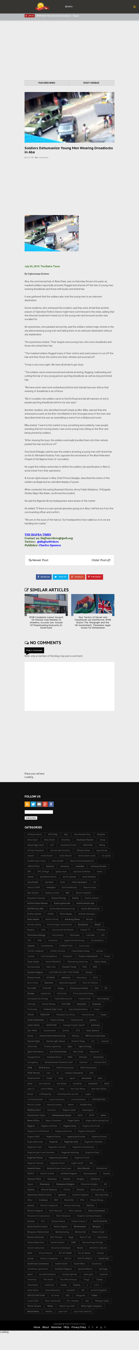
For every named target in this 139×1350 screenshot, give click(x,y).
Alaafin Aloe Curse (36, 861)
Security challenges (61, 1248)
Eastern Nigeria (35, 972)
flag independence (78, 1009)
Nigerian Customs (57, 1147)
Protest (31, 1221)
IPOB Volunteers (88, 1067)
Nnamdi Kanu (34, 1168)
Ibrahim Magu (78, 1041)
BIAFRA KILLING (35, 908)
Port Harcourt (55, 1210)
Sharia (80, 1248)
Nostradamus (90, 1173)
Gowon (65, 1030)
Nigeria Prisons (99, 1136)
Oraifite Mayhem (80, 1195)
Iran (48, 1073)
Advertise (56, 1327)
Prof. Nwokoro (63, 1216)
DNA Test (51, 967)
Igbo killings (85, 1046)
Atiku (62, 882)
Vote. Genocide (53, 1301)
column (31, 946)
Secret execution (36, 1248)
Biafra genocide (62, 903)
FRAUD (30, 1014)
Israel (49, 1078)
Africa (102, 845)
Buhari (98, 924)
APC (29, 871)
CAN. (43, 929)
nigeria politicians (76, 1136)
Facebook (45, 577)
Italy (60, 1078)
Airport (30, 855)
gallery (93, 1020)
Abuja (103, 839)
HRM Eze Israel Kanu (95, 1035)
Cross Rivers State (81, 951)
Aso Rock (49, 882)
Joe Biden (62, 1083)
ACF (52, 845)
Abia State (49, 839)
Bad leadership (69, 887)
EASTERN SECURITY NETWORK (64, 972)
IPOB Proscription (65, 1067)
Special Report (85, 1269)
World (50, 1306)
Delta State (100, 961)
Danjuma (67, 956)
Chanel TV (85, 929)
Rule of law (85, 1237)
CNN (39, 940)
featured (81, 1004)
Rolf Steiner (56, 1237)
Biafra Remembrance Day (62, 908)
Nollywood (101, 1168)
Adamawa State (68, 845)
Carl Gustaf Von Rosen (63, 929)
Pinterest (96, 577)
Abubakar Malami (85, 839)
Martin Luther (34, 1104)
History (75, 1035)
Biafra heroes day (85, 903)
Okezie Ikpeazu (49, 1189)
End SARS (31, 988)
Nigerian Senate (35, 1163)
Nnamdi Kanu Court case (59, 1168)
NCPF (91, 1115)
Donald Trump (69, 967)
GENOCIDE (51, 1025)
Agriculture (101, 850)
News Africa (33, 1120)
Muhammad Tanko (36, 1115)
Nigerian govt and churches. (41, 1152)
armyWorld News (48, 876)
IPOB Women (33, 1073)
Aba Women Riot (82, 834)
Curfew (31, 956)
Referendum (80, 1226)
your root (63, 1311)
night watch (77, 1163)
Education (82, 977)
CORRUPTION (66, 946)
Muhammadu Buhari (61, 1115)
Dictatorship (33, 967)
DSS (95, 967)
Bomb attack (52, 919)
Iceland (105, 1041)
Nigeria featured (86, 1131)
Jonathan (77, 1083)
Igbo (69, 1046)
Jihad (29, 1083)
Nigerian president (58, 1157)
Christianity (57, 935)
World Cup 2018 (67, 1306)
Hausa (30, 1035)
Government (49, 1030)
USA (68, 1295)
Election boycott (67, 982)
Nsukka (106, 1173)
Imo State (78, 1051)
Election (49, 982)
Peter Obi (69, 1200)
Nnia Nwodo (83, 1168)
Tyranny (76, 1285)
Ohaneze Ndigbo (89, 1184)
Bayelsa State (52, 893)
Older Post (100, 560)
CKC (29, 940)
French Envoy (87, 1014)
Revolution (80, 1232)
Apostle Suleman (82, 871)
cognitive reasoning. (74, 940)
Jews (100, 1078)
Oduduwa (95, 1179)
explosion (46, 993)
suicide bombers (47, 1274)
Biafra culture (91, 898)
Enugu (61, 988)
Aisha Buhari (47, 855)
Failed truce (84, 998)
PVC (43, 1221)
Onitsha (80, 1189)
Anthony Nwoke (98, 866)
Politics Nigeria (35, 1210)
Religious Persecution (38, 1232)
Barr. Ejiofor (33, 893)
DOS (85, 967)
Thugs (86, 1279)
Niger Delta (74, 1120)
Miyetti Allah (69, 1110)
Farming (31, 1004)
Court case (84, 946)
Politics (90, 1205)
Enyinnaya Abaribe (79, 988)
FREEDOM (45, 1014)
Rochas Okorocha (35, 1237)
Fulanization (77, 1020)
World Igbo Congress (91, 1306)
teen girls (88, 1274)
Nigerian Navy (92, 1152)
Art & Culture (69, 876)
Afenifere (88, 845)
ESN (96, 988)
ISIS (92, 1073)
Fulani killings (57, 1020)
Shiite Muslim (45, 1253)
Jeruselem (86, 1078)
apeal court (61, 871)
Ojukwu (31, 1189)
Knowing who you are (68, 1094)
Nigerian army (71, 1142)
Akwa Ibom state (87, 855)
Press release (75, 1210)
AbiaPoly (65, 839)
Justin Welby (47, 1088)
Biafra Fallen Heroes (37, 903)
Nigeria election (63, 1131)
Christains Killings (36, 935)
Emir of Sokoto (90, 982)
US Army (55, 1295)
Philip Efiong (96, 1200)
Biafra (75, 898)
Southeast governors (37, 1269)
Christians (75, 935)
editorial (65, 977)
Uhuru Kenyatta (52, 1290)
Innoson (83, 1057)
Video (94, 1295)
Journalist (93, 1083)
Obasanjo (52, 1179)
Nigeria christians (91, 1126)
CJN (102, 935)
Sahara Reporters (35, 1242)
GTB (78, 1030)
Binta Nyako (66, 914)
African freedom (35, 850)
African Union (83, 850)
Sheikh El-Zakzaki (98, 1248)
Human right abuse (55, 1041)
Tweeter (62, 577)
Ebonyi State (33, 977)
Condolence (47, 946)
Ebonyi (89, 972)
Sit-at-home (84, 1253)
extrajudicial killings (37, 998)
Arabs (99, 871)
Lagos (88, 1094)
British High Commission (59, 924)
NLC (91, 1163)
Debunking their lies (77, 961)
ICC (93, 1041)
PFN (82, 1200)
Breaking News (72, 919)
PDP (56, 1200)
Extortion (62, 993)
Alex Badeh (57, 861)
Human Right (33, 1041)
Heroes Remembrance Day (52, 1035)
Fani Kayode (103, 998)
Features (96, 1004)
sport (30, 1274)
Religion (97, 1226)
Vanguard (80, 1295)
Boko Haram (33, 919)
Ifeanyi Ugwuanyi (52, 1046)
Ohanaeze (45, 1184)
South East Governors (38, 1263)
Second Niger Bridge (92, 1242)
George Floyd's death (74, 1025)
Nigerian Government (83, 1147)
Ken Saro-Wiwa (99, 1088)
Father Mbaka (48, 1004)
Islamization (33, 1078)
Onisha (66, 1189)
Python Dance (58, 1221)
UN (82, 1290)
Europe (30, 993)
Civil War (90, 935)
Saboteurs (102, 1237)
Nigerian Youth (57, 1163)
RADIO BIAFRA (100, 1221)
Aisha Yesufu (65, 855)
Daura (107, 956)
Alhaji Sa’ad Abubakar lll (82, 861)
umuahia (71, 1290)
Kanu (61, 1088)
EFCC (95, 977)
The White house (68, 1279)
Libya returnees (57, 1099)
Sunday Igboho (69, 1274)
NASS (80, 1115)
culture (99, 951)
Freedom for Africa (65, 1014)
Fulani (104, 1014)
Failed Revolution (63, 998)
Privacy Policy (79, 1327)
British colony (34, 924)
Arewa (30, 876)
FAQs (66, 1327)
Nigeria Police (53, 1136)
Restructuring (62, 1232)
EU (106, 988)
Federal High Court (52, 1009)
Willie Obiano (34, 1306)
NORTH (30, 1173)
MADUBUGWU (99, 1099)
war (87, 1301)
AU (94, 882)
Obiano (66, 1179)
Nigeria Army (69, 1126)
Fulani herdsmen (35, 1020)
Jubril (106, 1083)
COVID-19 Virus (57, 951)
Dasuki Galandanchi (88, 956)
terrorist (104, 1274)
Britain (89, 919)
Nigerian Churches (93, 1142)
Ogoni (30, 1184)
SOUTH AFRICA (84, 1258)
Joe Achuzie (45, 1083)
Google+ (78, 577)
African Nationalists (60, 850)
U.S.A (96, 1285)
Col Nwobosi (97, 940)
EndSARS (47, 988)
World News (33, 1311)
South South (61, 1263)
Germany (95, 1025)
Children (101, 929)
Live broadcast (78, 1099)
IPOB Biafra (44, 1067)
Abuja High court (35, 845)
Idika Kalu (32, 1046)
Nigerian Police (35, 1157)
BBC (68, 893)
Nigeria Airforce (49, 1126)
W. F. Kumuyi (73, 1301)
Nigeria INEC (33, 1136)
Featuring (32, 1009)
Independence (54, 1057)
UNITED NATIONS (36, 1295)
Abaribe (101, 834)
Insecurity (98, 1057)
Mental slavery (54, 1104)
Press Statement (96, 1210)
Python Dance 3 (79, 1221)
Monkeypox (88, 1110)
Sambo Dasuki (58, 1242)
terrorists (32, 1279)
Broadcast (83, 924)
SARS (73, 1242)
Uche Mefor (33, 1290)
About (45, 1327)
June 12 (31, 1088)
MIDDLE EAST (34, 1110)
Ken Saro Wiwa (78, 1088)
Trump (63, 1285)
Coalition (53, 940)
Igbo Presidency (35, 1051)
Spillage (103, 1269)
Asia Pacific (32, 882)
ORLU (30, 1200)
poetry (30, 1205)
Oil (105, 1184)
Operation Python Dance (39, 1195)
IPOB (29, 1067)
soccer (30, 1258)
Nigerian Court (34, 1147)
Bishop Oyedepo (86, 914)
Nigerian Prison (82, 1157)
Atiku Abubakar (79, 882)
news (103, 1115)
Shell (29, 1253)
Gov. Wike (32, 1030)
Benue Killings (59, 898)
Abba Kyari (32, 839)
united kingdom (99, 1290)
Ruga (71, 1237)
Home (37, 1327)
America (50, 866)
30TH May (53, 834)
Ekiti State (32, 982)
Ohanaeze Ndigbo (65, 1184)
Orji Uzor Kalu (102, 1195)
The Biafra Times (78, 1324)
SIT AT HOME (65, 1253)
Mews (71, 1104)
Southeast (97, 1263)
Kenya (30, 1094)
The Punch (48, 1279)
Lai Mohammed (35, 1099)
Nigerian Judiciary (70, 1152)
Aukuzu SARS (33, 887)
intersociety (100, 1062)
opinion (62, 1195)
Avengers (51, 887)
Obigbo (80, 1179)
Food (96, 1009)
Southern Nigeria (63, 1269)
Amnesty (64, 866)
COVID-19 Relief (35, 951)
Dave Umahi (33, 961)
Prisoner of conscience (38, 1216)
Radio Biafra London (37, 1226)
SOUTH (67, 1258)
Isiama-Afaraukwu (74, 1073)
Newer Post (40, 560)
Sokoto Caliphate (49, 1258)
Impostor (94, 1051)
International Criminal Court (58, 1062)
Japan (72, 1078)
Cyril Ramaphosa (49, 956)
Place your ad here (34, 773)
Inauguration (33, 1057)
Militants (51, 1110)
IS (58, 1073)
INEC (70, 1057)
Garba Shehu (33, 1025)
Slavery (100, 1253)
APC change (43, 871)
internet (83, 1062)
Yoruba (48, 1311)
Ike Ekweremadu (58, 1051)
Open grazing (97, 1189)
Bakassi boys (89, 887)
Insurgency (32, 1062)
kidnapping (45, 1094)
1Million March (34, 834)
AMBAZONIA (33, 866)
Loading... (30, 777)
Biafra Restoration (90, 908)
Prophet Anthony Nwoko (89, 1216)
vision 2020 (32, 1301)
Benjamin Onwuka (36, 898)
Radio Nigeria (61, 1226)
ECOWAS (51, 977)
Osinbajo (43, 1200)
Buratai (31, 929)
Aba (66, 834)
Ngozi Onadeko (53, 1120)
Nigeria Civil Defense (38, 1131)
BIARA (51, 914)
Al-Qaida (106, 855)
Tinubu (99, 1279)
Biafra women (34, 914)
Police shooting (72, 1205)
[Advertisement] (69, 50)
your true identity (83, 1311)
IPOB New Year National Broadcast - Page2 (57, 15)
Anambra (79, 866)
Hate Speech (92, 1030)
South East (103, 1258)
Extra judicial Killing (83, 993)
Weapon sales (102, 1301)
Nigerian (53, 1142)
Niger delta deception (97, 1120)
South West (79, 1263)
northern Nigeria (69, 1173)
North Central (47, 1173)
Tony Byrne (32, 1285)
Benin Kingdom (83, 893)
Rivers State (98, 1232)
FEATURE (66, 1004)
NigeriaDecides (35, 1142)
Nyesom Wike (34, 1179)
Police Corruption (49, 1205)
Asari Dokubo (89, 876)
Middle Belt (86, 1104)
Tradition (49, 1285)
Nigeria (31, 1126)
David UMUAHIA (53, 961)
